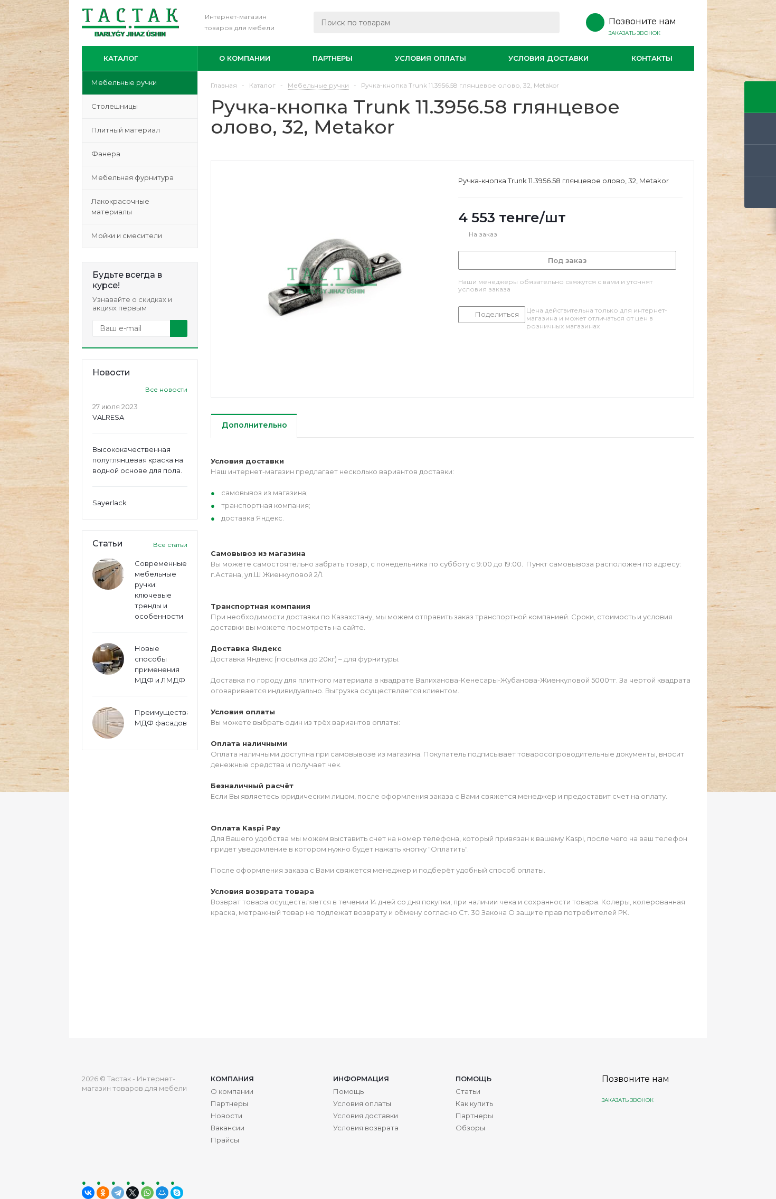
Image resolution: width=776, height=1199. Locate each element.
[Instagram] (611, 1125)
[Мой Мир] (162, 1192)
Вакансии (227, 1128)
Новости (226, 1115)
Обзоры (470, 1128)
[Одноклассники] (103, 1192)
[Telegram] (117, 1192)
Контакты (652, 58)
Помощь (473, 1078)
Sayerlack (109, 502)
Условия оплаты (430, 58)
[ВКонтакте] (88, 1192)
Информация (361, 1078)
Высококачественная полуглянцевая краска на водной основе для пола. (137, 460)
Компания (232, 1078)
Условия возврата (366, 1128)
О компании (244, 58)
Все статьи (170, 545)
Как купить (474, 1103)
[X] (132, 1192)
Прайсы (225, 1140)
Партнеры (333, 58)
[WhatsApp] (147, 1192)
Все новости (166, 389)
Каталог (120, 58)
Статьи (468, 1091)
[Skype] (177, 1192)
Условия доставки (548, 58)
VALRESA (108, 417)
